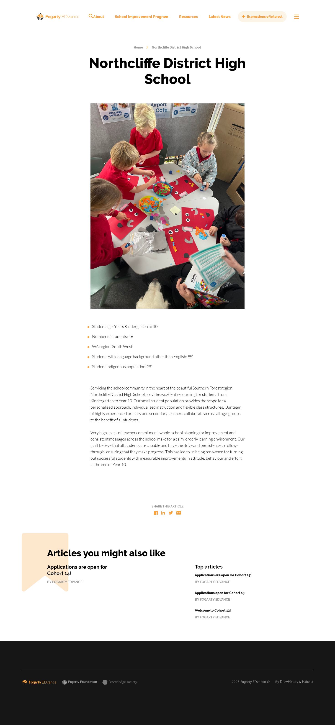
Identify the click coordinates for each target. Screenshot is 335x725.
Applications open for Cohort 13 (220, 593)
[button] (91, 16)
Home (138, 47)
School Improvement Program (141, 17)
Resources (188, 17)
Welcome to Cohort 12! (213, 610)
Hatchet (307, 682)
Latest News (220, 17)
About (98, 17)
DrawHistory (289, 682)
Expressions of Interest (265, 16)
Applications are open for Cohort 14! (223, 575)
